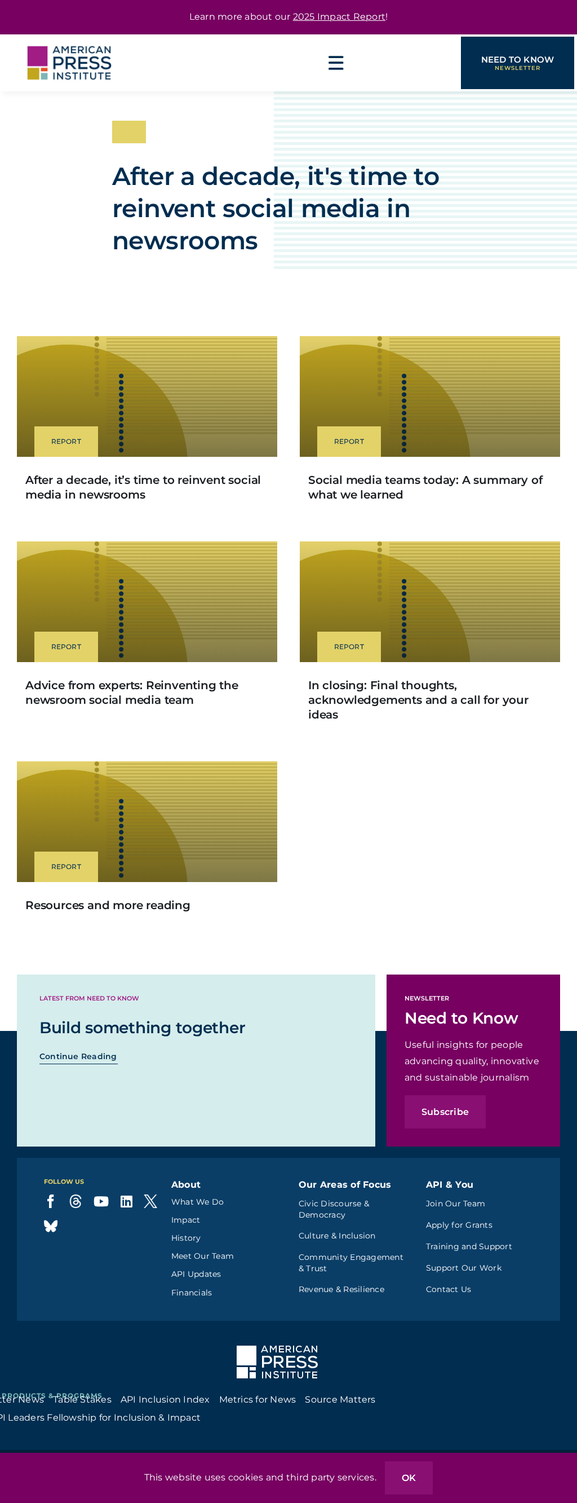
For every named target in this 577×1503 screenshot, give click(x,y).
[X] (150, 1201)
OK (409, 1478)
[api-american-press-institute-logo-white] (277, 1350)
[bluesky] (50, 1226)
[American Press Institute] (69, 38)
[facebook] (50, 1201)
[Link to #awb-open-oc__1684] (336, 63)
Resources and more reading (107, 905)
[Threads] (75, 1201)
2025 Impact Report (339, 16)
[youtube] (101, 1201)
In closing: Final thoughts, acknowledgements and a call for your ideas (418, 699)
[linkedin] (126, 1201)
